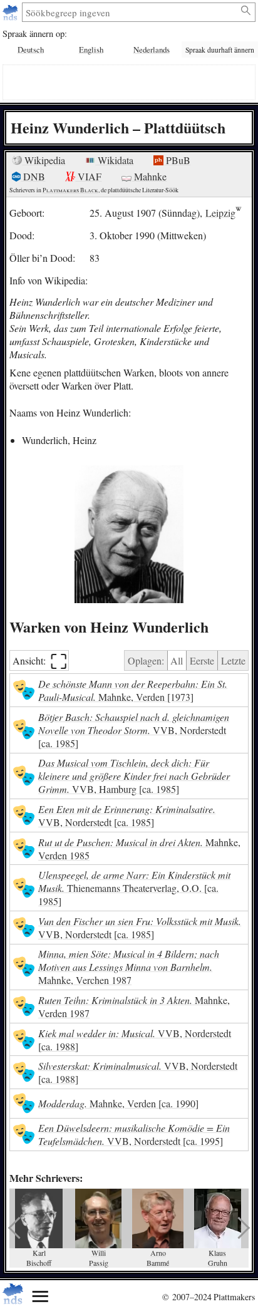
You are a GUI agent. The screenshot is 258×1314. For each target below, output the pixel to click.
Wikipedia (43, 160)
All (176, 660)
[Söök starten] (246, 11)
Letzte (233, 660)
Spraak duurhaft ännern (219, 49)
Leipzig (220, 212)
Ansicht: (40, 660)
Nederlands (151, 49)
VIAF (88, 176)
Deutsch (31, 49)
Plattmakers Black (70, 190)
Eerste (202, 660)
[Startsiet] (12, 12)
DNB (33, 176)
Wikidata (114, 160)
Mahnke (149, 176)
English (91, 49)
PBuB (176, 160)
